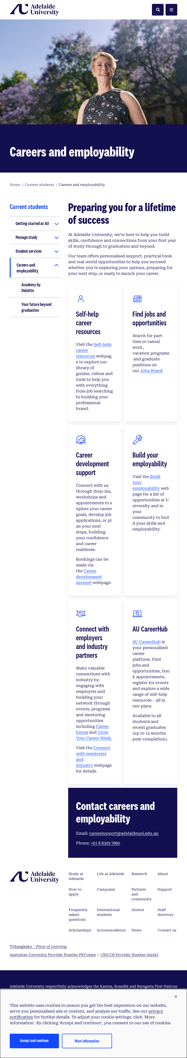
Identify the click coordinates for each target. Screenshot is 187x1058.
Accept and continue (34, 1040)
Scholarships (80, 930)
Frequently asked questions (78, 914)
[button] (175, 997)
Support (165, 889)
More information (87, 1041)
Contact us (167, 930)
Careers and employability (27, 268)
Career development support (89, 577)
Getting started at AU (32, 223)
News (136, 930)
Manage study (26, 237)
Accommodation (111, 930)
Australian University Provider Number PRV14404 (53, 955)
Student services (29, 251)
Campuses (106, 889)
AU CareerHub (146, 642)
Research (139, 874)
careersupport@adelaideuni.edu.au (124, 833)
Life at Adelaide (110, 874)
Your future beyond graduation (36, 307)
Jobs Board (151, 370)
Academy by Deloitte (31, 287)
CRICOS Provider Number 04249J (130, 955)
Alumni (137, 910)
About (163, 874)
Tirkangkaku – (38, 946)
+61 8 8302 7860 (105, 843)
